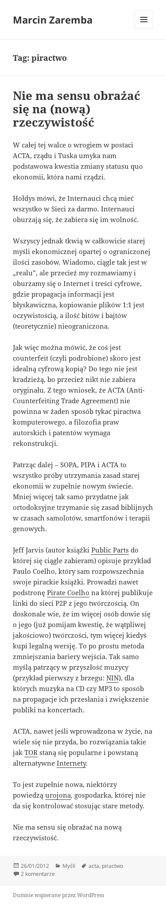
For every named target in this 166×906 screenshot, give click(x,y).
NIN (112, 677)
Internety (71, 763)
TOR (31, 752)
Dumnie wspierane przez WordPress (58, 895)
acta (94, 866)
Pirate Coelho (68, 592)
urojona (58, 795)
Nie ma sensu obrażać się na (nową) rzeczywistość (76, 108)
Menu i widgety (144, 28)
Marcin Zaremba (53, 19)
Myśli (68, 866)
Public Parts (110, 549)
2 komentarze (38, 874)
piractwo (112, 866)
